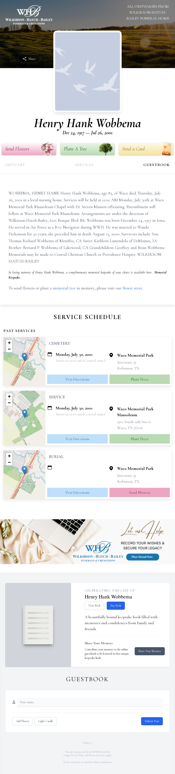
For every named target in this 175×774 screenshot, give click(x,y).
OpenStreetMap (91, 762)
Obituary (15, 164)
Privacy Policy (77, 755)
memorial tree (64, 288)
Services (84, 164)
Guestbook (156, 164)
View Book (94, 605)
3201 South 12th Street (134, 421)
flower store (132, 288)
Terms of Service (97, 755)
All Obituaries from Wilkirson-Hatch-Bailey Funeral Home (147, 12)
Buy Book (115, 605)
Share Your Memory (149, 651)
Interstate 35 (126, 362)
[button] (24, 357)
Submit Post (152, 721)
